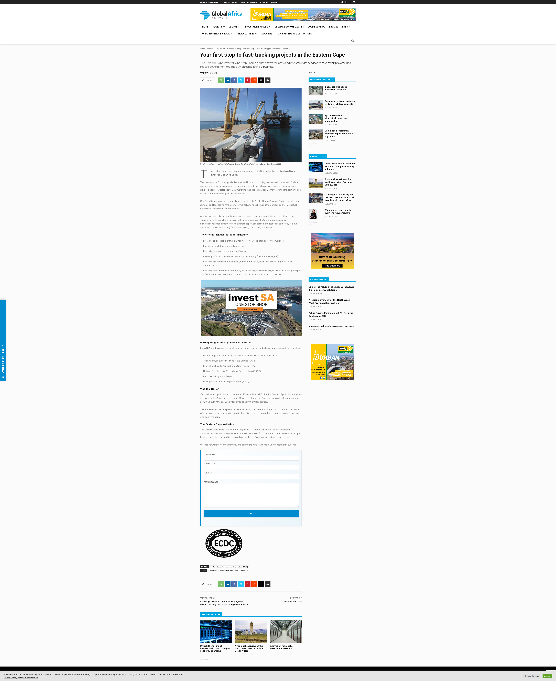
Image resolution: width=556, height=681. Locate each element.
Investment (213, 570)
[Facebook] (350, 2)
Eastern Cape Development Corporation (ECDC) (229, 567)
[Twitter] (342, 2)
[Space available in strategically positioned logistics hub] (316, 119)
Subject (208, 473)
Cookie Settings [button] (532, 676)
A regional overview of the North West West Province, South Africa (249, 648)
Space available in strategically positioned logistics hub (337, 118)
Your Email (209, 464)
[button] (352, 40)
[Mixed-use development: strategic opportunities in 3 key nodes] (316, 134)
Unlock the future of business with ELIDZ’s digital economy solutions (215, 648)
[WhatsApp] (221, 80)
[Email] (261, 80)
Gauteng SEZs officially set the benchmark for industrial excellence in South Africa (339, 197)
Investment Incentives (229, 570)
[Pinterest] (247, 80)
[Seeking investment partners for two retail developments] (316, 105)
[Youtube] (354, 2)
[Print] (267, 80)
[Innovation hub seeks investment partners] (286, 631)
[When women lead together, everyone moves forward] (316, 214)
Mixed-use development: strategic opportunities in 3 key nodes (339, 134)
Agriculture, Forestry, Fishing (229, 49)
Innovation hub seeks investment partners (281, 647)
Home (202, 49)
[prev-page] (202, 658)
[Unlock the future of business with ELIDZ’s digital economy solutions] (216, 631)
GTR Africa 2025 (293, 601)
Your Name (209, 454)
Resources (211, 49)
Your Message (211, 482)
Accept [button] (547, 676)
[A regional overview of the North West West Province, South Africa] (251, 631)
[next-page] (206, 658)
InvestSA (244, 570)
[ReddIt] (254, 80)
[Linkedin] (346, 2)
